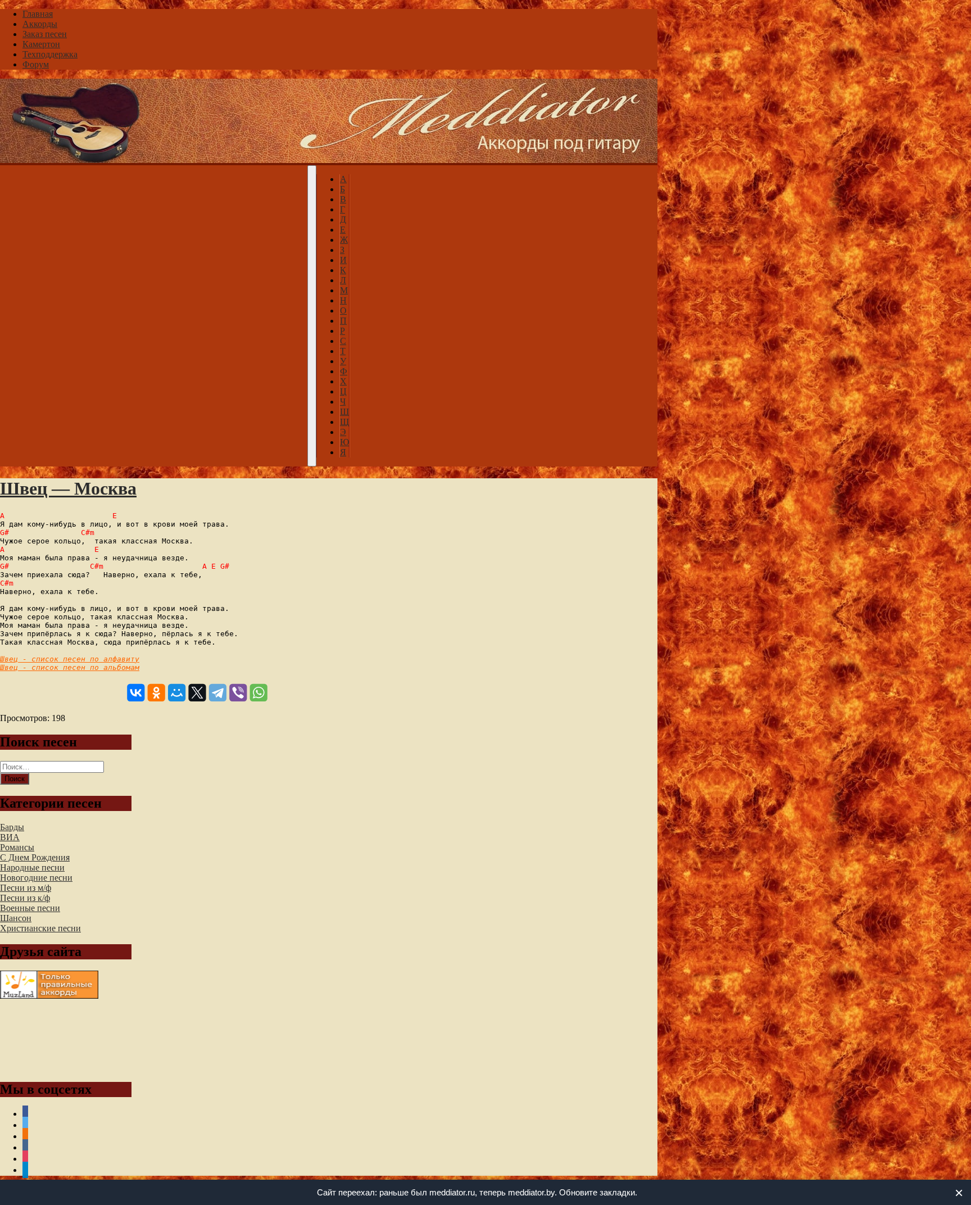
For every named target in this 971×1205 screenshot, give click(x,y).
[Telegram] (217, 692)
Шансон (15, 918)
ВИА (10, 837)
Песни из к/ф (25, 898)
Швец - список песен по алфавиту (69, 659)
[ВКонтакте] (135, 692)
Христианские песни (40, 928)
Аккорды (39, 24)
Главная (37, 14)
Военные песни (30, 908)
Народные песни (32, 867)
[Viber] (238, 692)
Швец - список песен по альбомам (69, 667)
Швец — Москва (68, 488)
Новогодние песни (36, 877)
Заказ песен (44, 34)
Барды (12, 827)
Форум (35, 64)
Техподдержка (50, 54)
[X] (197, 692)
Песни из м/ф (25, 888)
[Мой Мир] (176, 692)
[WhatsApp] (258, 692)
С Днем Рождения (35, 857)
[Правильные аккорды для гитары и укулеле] (49, 995)
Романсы (17, 847)
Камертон (41, 44)
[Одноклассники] (156, 692)
